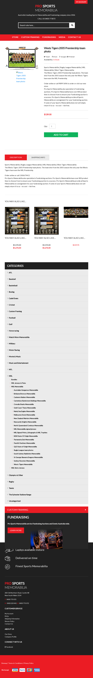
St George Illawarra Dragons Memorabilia (28, 457)
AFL (10, 272)
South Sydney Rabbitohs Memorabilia (27, 454)
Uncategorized (15, 501)
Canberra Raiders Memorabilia (24, 397)
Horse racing (14, 331)
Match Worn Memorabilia (19, 337)
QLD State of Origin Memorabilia (25, 447)
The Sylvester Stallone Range (20, 494)
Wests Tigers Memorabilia (23, 464)
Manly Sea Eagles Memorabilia (24, 411)
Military (12, 343)
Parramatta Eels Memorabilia (24, 440)
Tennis (11, 488)
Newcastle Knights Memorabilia (25, 422)
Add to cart (61, 134)
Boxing (11, 292)
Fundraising (49, 37)
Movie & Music (15, 356)
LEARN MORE (16, 530)
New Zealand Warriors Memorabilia (26, 418)
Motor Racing (14, 350)
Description (16, 157)
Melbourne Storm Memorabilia (24, 415)
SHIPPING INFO (38, 157)
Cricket (12, 305)
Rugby (11, 482)
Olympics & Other (16, 475)
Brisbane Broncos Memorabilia (24, 394)
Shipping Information (12, 619)
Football (12, 318)
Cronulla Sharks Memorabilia (24, 404)
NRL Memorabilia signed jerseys (25, 429)
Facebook (9, 647)
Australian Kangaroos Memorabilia (26, 390)
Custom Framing (30, 37)
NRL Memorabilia (17, 386)
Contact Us (74, 37)
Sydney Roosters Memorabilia (24, 461)
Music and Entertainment (18, 363)
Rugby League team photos (23, 450)
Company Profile (10, 637)
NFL (10, 369)
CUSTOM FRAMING (17, 509)
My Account (9, 614)
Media (62, 37)
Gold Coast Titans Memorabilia (25, 408)
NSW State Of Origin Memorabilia (26, 436)
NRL (10, 376)
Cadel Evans (13, 298)
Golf (10, 324)
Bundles (14, 379)
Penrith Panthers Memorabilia (24, 443)
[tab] (16, 157)
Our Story (8, 634)
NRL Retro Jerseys (17, 468)
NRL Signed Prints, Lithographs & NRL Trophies (30, 432)
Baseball (12, 279)
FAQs (7, 616)
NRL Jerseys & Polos (18, 383)
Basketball (13, 285)
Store (15, 37)
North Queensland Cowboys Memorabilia (28, 425)
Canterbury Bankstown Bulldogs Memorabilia (30, 401)
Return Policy (9, 621)
